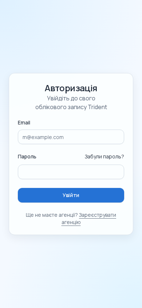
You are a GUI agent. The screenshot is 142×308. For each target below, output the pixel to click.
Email (24, 122)
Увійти (71, 195)
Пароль (27, 156)
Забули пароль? (104, 156)
